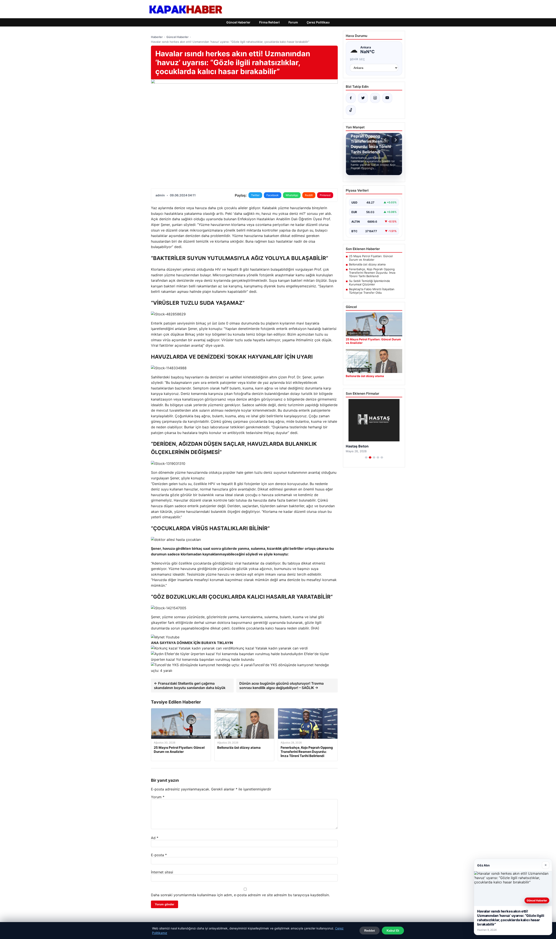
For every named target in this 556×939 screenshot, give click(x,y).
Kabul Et (393, 930)
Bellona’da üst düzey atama (367, 264)
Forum (293, 22)
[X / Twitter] (363, 98)
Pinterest (325, 195)
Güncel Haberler (238, 22)
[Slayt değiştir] (366, 457)
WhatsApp (292, 195)
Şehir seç (357, 59)
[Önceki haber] (386, 140)
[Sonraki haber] (395, 140)
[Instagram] (375, 98)
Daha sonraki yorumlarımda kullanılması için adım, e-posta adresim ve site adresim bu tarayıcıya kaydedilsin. (240, 895)
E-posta (159, 855)
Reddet (369, 930)
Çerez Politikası (318, 22)
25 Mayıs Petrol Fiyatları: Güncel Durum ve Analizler (371, 257)
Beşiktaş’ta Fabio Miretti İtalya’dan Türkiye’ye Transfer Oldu (371, 290)
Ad (154, 838)
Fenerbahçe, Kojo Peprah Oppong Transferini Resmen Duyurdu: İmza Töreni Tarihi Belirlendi (372, 272)
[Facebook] (351, 98)
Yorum (157, 797)
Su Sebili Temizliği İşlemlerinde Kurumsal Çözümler (369, 282)
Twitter (255, 195)
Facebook (272, 195)
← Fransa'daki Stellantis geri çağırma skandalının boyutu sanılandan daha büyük (189, 685)
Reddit (309, 195)
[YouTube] (387, 98)
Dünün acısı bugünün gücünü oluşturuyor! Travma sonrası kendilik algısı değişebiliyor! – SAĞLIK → (281, 685)
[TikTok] (351, 110)
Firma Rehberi (269, 22)
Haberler (157, 37)
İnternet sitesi (162, 872)
